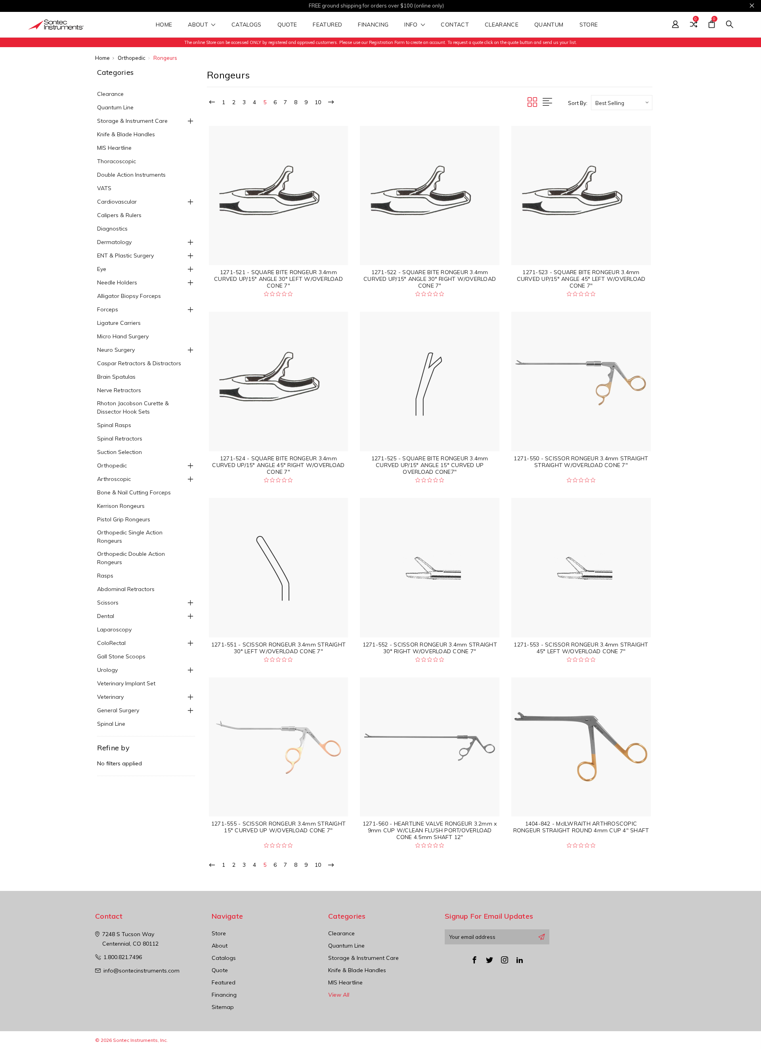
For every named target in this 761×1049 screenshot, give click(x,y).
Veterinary (110, 696)
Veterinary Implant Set (126, 683)
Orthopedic (112, 465)
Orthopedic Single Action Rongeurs (130, 536)
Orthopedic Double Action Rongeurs (131, 558)
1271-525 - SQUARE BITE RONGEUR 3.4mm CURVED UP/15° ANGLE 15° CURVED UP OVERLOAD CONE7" (429, 465)
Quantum (548, 25)
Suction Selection (119, 452)
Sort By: (577, 103)
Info (411, 25)
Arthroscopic (114, 479)
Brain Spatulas (116, 376)
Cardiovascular (117, 201)
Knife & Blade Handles (126, 134)
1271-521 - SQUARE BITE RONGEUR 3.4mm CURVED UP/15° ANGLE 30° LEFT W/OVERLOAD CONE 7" (278, 279)
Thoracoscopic (116, 161)
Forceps (107, 309)
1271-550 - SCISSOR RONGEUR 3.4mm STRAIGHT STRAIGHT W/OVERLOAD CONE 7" (581, 462)
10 (318, 102)
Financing (373, 25)
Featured (327, 25)
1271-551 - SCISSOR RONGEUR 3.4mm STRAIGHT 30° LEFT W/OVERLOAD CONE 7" (278, 648)
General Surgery (118, 710)
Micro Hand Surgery (123, 336)
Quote (287, 25)
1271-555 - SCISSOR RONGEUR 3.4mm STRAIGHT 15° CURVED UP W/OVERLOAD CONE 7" (278, 827)
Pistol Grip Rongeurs (123, 519)
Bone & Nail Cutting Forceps (134, 492)
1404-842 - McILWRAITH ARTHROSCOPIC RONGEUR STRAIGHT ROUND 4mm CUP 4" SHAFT (581, 827)
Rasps (105, 575)
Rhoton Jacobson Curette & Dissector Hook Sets (133, 407)
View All (338, 994)
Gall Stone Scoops (121, 656)
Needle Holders (117, 282)
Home (164, 25)
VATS (104, 188)
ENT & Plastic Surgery (125, 255)
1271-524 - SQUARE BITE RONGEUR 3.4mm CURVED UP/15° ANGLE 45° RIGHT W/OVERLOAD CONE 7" (278, 465)
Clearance (501, 25)
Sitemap (223, 1007)
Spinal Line (111, 723)
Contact (454, 25)
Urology (107, 669)
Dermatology (114, 242)
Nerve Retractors (119, 390)
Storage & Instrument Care (132, 120)
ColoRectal (111, 643)
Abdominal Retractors (126, 589)
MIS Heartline (114, 147)
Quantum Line (115, 107)
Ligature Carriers (119, 322)
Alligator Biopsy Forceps (129, 295)
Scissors (108, 602)
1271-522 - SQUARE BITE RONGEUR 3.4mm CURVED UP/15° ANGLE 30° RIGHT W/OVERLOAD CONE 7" (429, 279)
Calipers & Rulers (119, 215)
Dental (105, 616)
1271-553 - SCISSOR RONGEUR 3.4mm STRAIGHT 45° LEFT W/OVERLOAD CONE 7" (581, 648)
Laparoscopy (114, 629)
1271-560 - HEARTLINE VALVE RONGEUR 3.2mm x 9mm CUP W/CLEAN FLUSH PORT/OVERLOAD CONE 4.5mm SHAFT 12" (430, 830)
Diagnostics (112, 228)
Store (589, 25)
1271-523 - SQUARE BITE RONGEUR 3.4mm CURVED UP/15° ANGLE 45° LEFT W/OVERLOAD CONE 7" (581, 279)
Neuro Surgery (116, 349)
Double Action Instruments (131, 174)
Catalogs (246, 25)
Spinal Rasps (114, 425)
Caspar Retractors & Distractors (139, 363)
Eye (101, 269)
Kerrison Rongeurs (121, 505)
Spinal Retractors (119, 438)
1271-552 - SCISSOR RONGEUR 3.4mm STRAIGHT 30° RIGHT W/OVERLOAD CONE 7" (430, 648)
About (199, 25)
